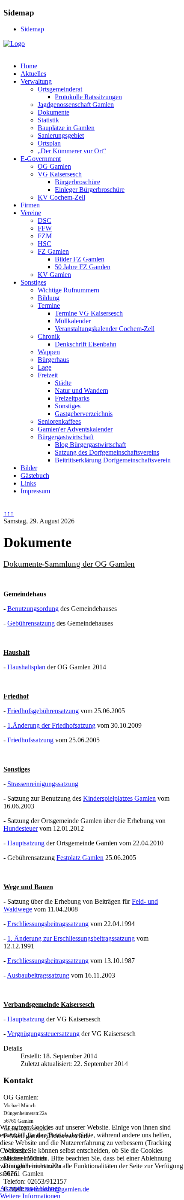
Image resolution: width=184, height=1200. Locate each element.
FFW (45, 228)
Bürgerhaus (53, 359)
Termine (49, 305)
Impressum (35, 491)
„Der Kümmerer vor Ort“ (72, 151)
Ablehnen (47, 1188)
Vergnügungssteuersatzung (43, 1033)
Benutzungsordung (33, 608)
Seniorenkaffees (59, 421)
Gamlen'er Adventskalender (75, 429)
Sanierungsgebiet (61, 135)
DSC (44, 220)
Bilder (29, 467)
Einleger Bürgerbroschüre (90, 189)
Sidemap (32, 29)
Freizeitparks (72, 398)
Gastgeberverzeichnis (84, 413)
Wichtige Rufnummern (68, 290)
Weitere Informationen (30, 1196)
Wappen (49, 351)
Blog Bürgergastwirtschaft (90, 444)
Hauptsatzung (26, 843)
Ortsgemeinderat (60, 89)
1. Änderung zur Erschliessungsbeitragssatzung (71, 938)
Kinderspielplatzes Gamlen (119, 798)
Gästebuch (35, 475)
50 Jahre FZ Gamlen (82, 266)
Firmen (30, 205)
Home (29, 66)
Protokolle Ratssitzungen (88, 96)
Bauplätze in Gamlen (66, 127)
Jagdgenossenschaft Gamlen (76, 104)
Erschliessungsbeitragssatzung (48, 923)
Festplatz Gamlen (80, 857)
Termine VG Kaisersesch (89, 313)
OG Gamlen (54, 166)
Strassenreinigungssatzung (42, 783)
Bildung (48, 297)
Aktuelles (33, 73)
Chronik (49, 336)
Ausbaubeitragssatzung (38, 975)
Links (28, 483)
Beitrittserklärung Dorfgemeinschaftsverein (113, 460)
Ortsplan (49, 143)
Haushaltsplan (26, 667)
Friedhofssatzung (30, 740)
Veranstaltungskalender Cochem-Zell (104, 328)
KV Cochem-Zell (61, 197)
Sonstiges (33, 282)
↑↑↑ (8, 513)
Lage (44, 367)
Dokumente (53, 112)
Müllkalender (73, 321)
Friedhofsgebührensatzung (43, 710)
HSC (44, 243)
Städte (63, 382)
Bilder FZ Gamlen (79, 259)
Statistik (48, 120)
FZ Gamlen (53, 251)
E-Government (41, 158)
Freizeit (48, 375)
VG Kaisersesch (60, 174)
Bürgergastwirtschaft (66, 437)
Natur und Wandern (81, 390)
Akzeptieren (16, 1188)
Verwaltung (36, 81)
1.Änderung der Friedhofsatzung (51, 725)
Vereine (31, 212)
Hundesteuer (20, 828)
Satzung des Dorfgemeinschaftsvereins (107, 452)
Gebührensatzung (31, 623)
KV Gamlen (54, 274)
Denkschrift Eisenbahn (85, 344)
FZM (45, 236)
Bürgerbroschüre (77, 181)
